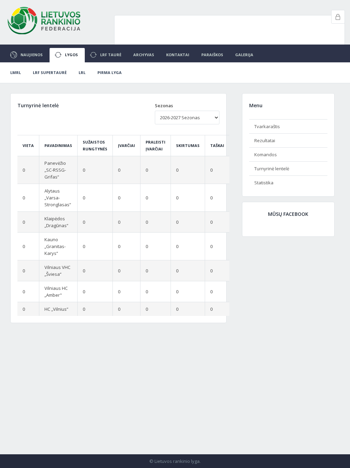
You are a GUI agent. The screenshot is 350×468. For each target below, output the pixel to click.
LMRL (15, 72)
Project (44, 20)
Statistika (263, 183)
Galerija (244, 54)
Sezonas (164, 105)
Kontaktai (177, 54)
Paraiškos (212, 54)
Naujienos (32, 54)
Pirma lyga (109, 72)
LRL (82, 72)
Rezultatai (264, 140)
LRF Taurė (110, 54)
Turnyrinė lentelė (271, 168)
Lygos (71, 54)
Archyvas (143, 54)
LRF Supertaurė (50, 72)
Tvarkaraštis (267, 126)
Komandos (265, 154)
